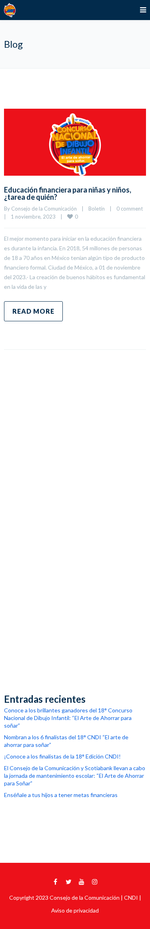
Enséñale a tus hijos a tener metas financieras (61, 794)
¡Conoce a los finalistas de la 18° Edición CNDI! (62, 756)
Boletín (96, 208)
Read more (33, 311)
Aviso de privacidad (75, 910)
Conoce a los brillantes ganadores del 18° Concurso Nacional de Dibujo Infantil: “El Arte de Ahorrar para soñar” (68, 718)
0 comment (129, 208)
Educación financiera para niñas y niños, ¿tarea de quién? (67, 193)
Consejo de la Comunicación (44, 208)
